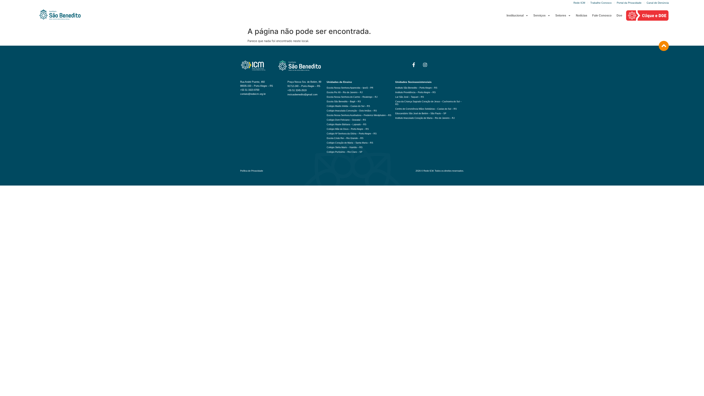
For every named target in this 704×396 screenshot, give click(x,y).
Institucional (515, 15)
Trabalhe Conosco (601, 2)
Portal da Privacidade (629, 2)
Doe (619, 15)
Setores (560, 15)
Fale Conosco (602, 15)
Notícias (581, 15)
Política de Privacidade (251, 171)
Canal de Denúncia (658, 2)
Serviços (539, 15)
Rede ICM (579, 2)
